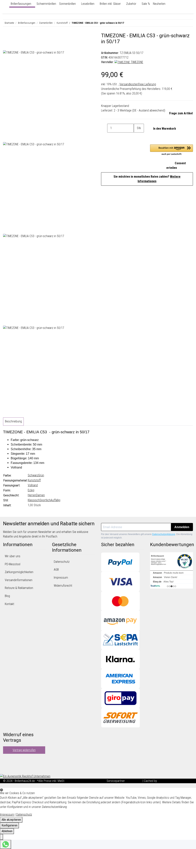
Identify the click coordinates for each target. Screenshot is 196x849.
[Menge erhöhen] (137, 137)
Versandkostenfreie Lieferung (137, 84)
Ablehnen (7, 831)
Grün (41, 475)
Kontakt (9, 604)
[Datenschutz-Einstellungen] (1, 837)
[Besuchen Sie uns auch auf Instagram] (6, 769)
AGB (56, 569)
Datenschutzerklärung (163, 534)
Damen (40, 495)
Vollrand (33, 485)
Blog (7, 596)
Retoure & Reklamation (19, 588)
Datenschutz (61, 562)
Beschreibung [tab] (13, 421)
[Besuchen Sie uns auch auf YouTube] (6, 764)
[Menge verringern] (104, 128)
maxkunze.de (134, 781)
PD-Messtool (12, 564)
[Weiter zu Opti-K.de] (25, 776)
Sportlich (45, 500)
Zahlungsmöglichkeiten (19, 572)
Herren (32, 495)
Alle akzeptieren (11, 819)
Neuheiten (159, 4)
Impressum (61, 577)
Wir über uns (12, 556)
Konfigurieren (9, 825)
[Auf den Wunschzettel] (13, 45)
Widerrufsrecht (63, 585)
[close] (6, 37)
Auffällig (55, 500)
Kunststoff (34, 480)
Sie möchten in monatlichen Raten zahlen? (147, 179)
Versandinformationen (18, 580)
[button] (171, 150)
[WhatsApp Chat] (5, 844)
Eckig (31, 490)
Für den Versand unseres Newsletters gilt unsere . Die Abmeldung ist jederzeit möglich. (146, 536)
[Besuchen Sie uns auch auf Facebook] (6, 759)
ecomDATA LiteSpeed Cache (175, 781)
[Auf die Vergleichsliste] (6, 45)
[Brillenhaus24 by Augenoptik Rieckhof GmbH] (7, 4)
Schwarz (33, 475)
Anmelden (181, 527)
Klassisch (34, 500)
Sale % (146, 4)
